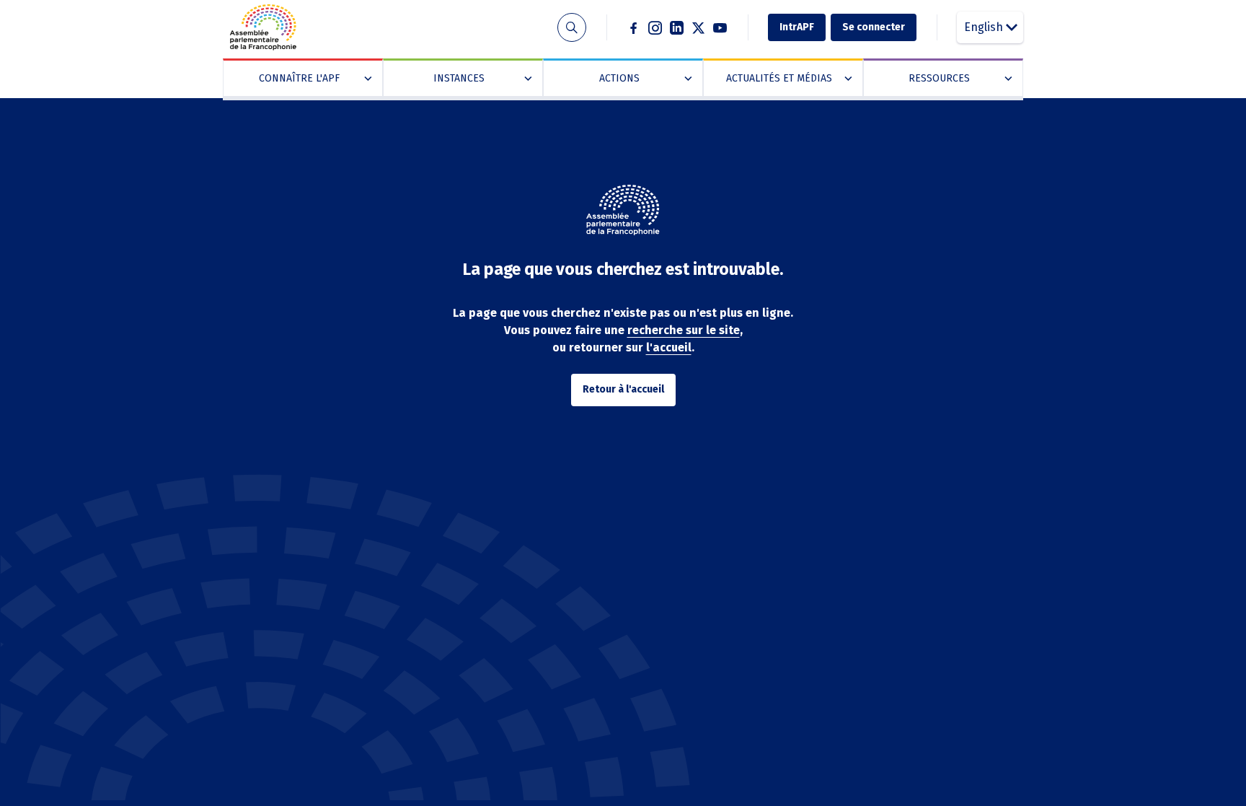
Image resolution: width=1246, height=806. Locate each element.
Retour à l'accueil (623, 389)
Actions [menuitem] (642, 78)
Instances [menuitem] (479, 78)
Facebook (634, 27)
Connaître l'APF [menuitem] (312, 78)
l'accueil (669, 347)
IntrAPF (796, 27)
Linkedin (677, 27)
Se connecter (873, 27)
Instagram (655, 27)
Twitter (699, 27)
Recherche (571, 28)
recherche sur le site (683, 330)
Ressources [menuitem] (957, 78)
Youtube (720, 27)
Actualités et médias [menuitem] (786, 78)
